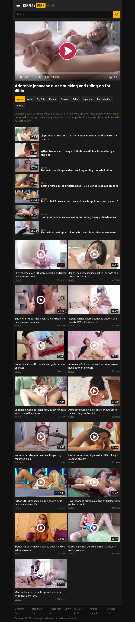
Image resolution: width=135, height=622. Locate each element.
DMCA (68, 608)
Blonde (53, 99)
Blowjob (65, 99)
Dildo (76, 99)
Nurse (20, 99)
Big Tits (41, 99)
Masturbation (104, 99)
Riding (20, 105)
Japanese (88, 99)
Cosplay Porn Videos (40, 5)
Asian (30, 99)
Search (116, 14)
